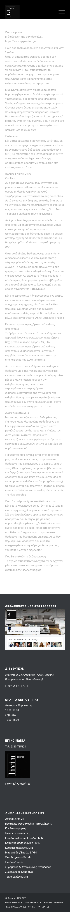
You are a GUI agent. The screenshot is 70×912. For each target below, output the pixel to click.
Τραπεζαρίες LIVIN (16, 876)
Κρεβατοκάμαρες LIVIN (19, 847)
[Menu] (60, 12)
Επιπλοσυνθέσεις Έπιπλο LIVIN (24, 838)
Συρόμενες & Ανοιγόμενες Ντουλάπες (28, 867)
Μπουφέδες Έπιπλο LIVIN (21, 852)
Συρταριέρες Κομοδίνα (19, 871)
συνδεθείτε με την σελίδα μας (25, 631)
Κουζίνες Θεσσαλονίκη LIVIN (22, 843)
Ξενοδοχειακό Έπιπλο (18, 857)
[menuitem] (60, 12)
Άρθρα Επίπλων (14, 818)
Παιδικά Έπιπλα (14, 862)
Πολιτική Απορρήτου (18, 783)
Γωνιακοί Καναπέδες (17, 833)
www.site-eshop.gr (13, 902)
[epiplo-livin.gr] (29, 12)
